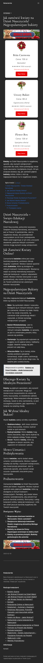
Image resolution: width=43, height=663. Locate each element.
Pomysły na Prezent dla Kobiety (20, 628)
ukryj (17, 183)
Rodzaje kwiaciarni (14, 630)
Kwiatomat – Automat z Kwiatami (20, 607)
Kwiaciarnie (7, 3)
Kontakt (10, 602)
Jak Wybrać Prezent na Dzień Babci (21, 594)
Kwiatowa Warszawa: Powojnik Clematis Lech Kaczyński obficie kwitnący (20, 612)
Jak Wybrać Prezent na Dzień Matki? (22, 597)
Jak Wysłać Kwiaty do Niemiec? (20, 599)
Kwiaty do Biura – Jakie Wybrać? (20, 617)
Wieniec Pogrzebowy (15, 641)
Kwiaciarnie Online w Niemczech (20, 605)
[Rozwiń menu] (38, 3)
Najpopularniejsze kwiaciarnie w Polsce (23, 625)
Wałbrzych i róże (14, 638)
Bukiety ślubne (13, 592)
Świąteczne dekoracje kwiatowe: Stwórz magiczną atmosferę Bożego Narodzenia (22, 524)
